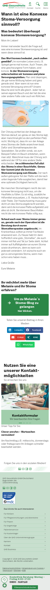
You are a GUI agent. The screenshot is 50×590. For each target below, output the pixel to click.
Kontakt (7, 545)
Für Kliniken (9, 514)
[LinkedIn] (19, 469)
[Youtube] (23, 469)
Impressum (7, 570)
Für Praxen (8, 521)
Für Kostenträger (11, 533)
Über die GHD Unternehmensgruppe (19, 537)
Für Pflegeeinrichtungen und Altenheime (21, 518)
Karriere (7, 541)
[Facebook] (26, 469)
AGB (24, 570)
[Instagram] (30, 469)
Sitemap (17, 570)
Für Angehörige (10, 525)
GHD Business (10, 549)
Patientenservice (11, 529)
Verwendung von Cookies (33, 568)
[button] (16, 330)
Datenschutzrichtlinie (12, 568)
